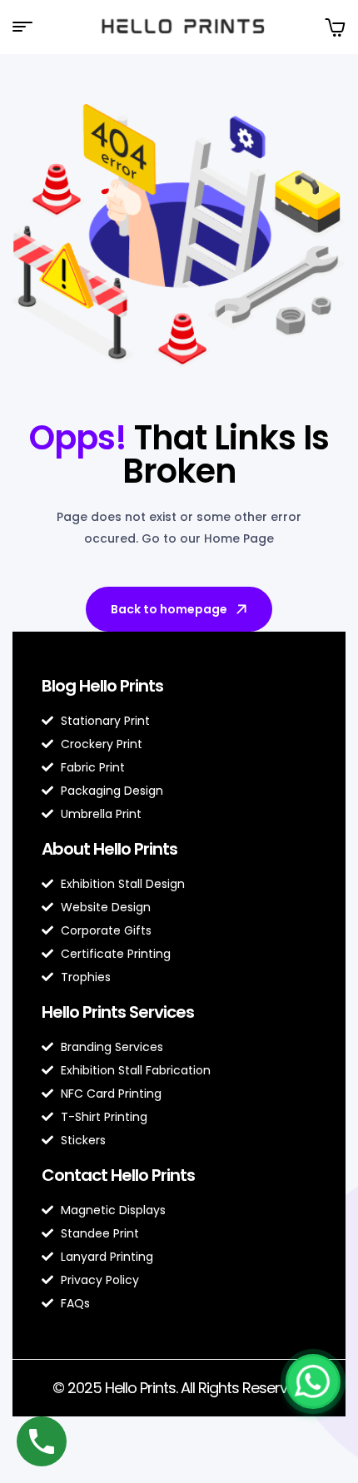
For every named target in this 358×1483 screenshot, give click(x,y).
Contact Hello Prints (118, 1175)
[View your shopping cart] (335, 27)
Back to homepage (169, 609)
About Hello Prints (109, 849)
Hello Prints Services (118, 1012)
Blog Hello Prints (102, 685)
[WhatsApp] (313, 1381)
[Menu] (28, 27)
